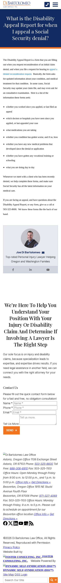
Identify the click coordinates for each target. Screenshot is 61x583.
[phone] (47, 4)
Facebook (13, 269)
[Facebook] (5, 524)
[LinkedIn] (16, 524)
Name (7, 403)
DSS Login (21, 574)
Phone (8, 407)
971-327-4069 (48, 495)
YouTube (48, 269)
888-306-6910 (19, 468)
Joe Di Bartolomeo (28, 252)
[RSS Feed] (31, 524)
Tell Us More (11, 423)
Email (7, 412)
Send (9, 430)
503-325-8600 (44, 463)
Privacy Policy (11, 547)
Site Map (8, 574)
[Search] (53, 580)
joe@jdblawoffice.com (44, 252)
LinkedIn (30, 269)
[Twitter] (10, 524)
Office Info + (23, 482)
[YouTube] (21, 524)
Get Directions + (41, 482)
